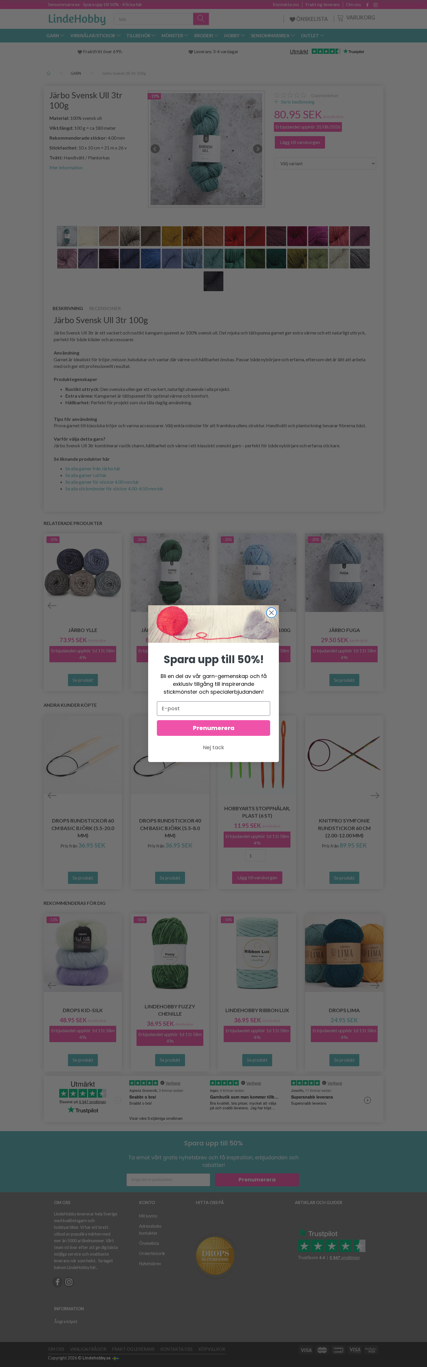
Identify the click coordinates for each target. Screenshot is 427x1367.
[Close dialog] (271, 613)
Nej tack (213, 747)
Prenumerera (213, 728)
